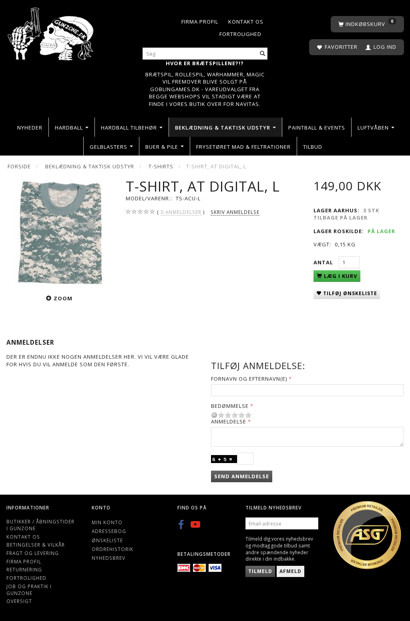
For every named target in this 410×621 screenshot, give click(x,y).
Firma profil (199, 21)
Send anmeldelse (241, 476)
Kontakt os (245, 21)
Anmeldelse (228, 421)
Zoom (63, 298)
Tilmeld (260, 571)
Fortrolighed (240, 34)
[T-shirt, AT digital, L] (60, 231)
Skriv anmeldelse (235, 212)
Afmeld (290, 571)
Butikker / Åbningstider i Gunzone (40, 524)
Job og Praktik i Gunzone (29, 589)
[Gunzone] (51, 31)
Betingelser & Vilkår (35, 544)
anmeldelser (181, 212)
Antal (324, 262)
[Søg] (262, 54)
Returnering (24, 569)
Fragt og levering (32, 553)
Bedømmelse (230, 405)
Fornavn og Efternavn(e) (249, 378)
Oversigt (19, 601)
